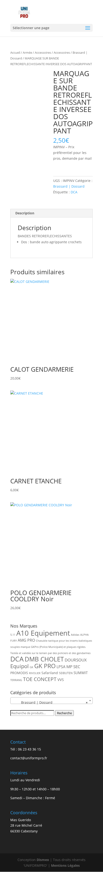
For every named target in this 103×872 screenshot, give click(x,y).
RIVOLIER (34, 673)
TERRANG (16, 680)
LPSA (61, 666)
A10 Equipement (43, 633)
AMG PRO (26, 640)
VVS (60, 679)
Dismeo (43, 859)
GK (31, 667)
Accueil (15, 52)
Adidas (75, 634)
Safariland (49, 673)
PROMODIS (19, 673)
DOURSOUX (76, 660)
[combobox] (51, 700)
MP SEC (73, 666)
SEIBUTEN (66, 673)
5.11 (12, 634)
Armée (27, 52)
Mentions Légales (65, 865)
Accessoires (43, 52)
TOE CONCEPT (40, 679)
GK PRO (45, 666)
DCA (74, 192)
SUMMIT (81, 672)
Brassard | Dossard (69, 186)
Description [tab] (24, 213)
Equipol (19, 666)
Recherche (64, 713)
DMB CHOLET (44, 659)
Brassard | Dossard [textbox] (50, 702)
